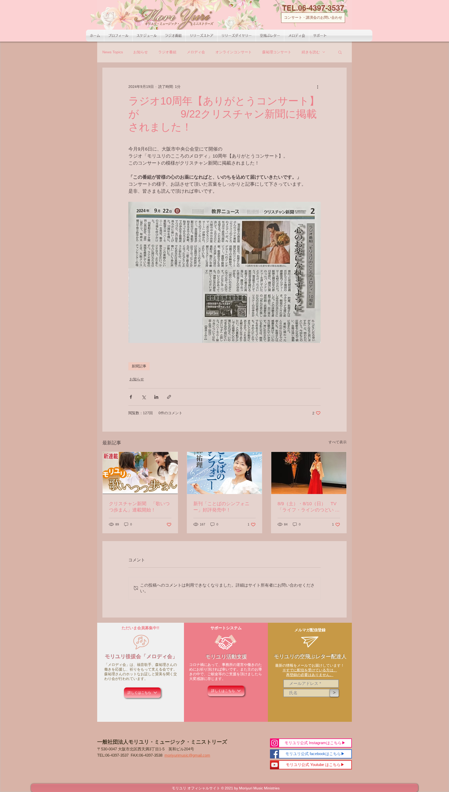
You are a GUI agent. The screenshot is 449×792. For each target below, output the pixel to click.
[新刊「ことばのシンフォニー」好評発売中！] (224, 473)
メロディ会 (196, 52)
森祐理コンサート (276, 52)
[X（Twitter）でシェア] (143, 396)
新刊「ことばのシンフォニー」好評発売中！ (221, 506)
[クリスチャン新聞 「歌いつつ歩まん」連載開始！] (140, 473)
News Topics (112, 52)
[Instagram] (274, 743)
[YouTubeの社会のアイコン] (274, 764)
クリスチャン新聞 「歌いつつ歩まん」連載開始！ (139, 506)
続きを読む (311, 52)
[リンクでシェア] (169, 396)
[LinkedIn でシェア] (156, 396)
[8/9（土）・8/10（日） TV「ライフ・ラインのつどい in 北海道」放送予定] (308, 473)
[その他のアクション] (317, 86)
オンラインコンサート (233, 52)
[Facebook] (274, 753)
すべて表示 (337, 442)
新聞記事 (139, 366)
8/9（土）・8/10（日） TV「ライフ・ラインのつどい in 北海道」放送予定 (308, 507)
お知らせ (140, 52)
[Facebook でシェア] (130, 396)
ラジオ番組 (167, 52)
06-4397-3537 (117, 755)
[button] (340, 52)
